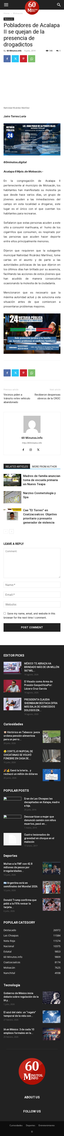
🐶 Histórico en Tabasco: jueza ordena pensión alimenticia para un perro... (22, 736)
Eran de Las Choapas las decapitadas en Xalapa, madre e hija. (42, 802)
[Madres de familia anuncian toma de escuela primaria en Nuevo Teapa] (12, 480)
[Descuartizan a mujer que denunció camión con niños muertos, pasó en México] (12, 821)
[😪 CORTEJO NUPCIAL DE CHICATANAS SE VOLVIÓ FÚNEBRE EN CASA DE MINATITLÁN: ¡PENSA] (51, 756)
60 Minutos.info (14, 50)
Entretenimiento (47, 1125)
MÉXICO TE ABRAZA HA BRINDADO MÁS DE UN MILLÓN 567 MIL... (41, 667)
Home (7, 13)
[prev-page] (6, 531)
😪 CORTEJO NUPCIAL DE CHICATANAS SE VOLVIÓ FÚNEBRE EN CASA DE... (18, 755)
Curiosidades (16, 1125)
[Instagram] (32, 450)
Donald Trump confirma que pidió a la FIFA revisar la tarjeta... (20, 904)
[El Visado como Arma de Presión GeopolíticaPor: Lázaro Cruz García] (12, 686)
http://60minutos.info (32, 443)
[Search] (59, 5)
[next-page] (11, 531)
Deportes (30, 1125)
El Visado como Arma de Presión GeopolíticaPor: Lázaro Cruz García (38, 685)
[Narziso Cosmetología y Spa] (12, 497)
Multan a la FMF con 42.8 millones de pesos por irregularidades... (18, 867)
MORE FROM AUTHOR (44, 466)
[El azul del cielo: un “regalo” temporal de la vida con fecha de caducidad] (51, 1017)
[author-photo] (32, 432)
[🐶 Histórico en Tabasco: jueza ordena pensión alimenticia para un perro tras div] (51, 736)
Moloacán (18, 13)
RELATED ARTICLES (17, 466)
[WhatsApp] (31, 58)
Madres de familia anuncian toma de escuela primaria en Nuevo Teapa (41, 480)
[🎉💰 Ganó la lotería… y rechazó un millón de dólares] (51, 775)
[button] (6, 5)
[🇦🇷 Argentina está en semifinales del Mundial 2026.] (51, 887)
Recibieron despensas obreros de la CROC (47, 396)
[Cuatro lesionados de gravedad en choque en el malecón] (12, 839)
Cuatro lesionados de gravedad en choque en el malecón (39, 838)
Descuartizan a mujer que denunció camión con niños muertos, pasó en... (40, 820)
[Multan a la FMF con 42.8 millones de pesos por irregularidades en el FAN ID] (51, 868)
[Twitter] (15, 58)
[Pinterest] (23, 58)
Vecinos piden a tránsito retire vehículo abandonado (17, 398)
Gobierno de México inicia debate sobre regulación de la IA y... (21, 997)
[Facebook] (7, 58)
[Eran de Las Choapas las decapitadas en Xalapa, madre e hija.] (12, 803)
